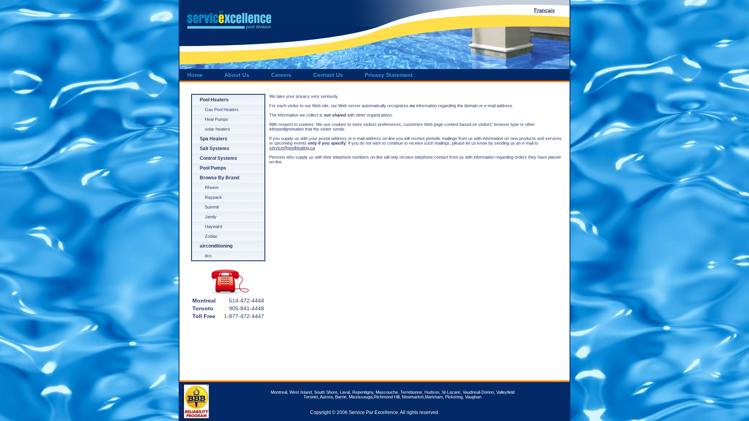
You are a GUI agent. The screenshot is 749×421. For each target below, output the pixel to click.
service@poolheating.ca (292, 147)
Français (544, 10)
